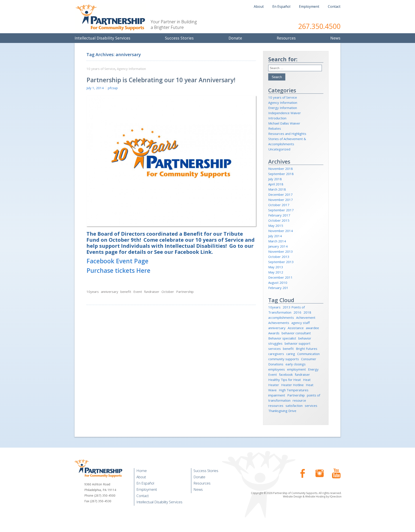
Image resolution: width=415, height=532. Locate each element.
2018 (307, 312)
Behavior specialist (282, 338)
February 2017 (279, 215)
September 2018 (281, 174)
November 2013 (280, 251)
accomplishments (281, 317)
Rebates (274, 128)
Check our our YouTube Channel (336, 473)
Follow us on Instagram (319, 473)
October (167, 291)
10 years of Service (100, 68)
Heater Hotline (292, 385)
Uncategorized (279, 149)
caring (290, 354)
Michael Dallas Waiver (284, 123)
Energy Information (282, 108)
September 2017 (281, 210)
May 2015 (275, 225)
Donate (199, 476)
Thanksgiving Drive (282, 411)
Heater (273, 385)
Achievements (278, 322)
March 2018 (277, 189)
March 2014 (277, 241)
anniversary (109, 291)
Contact (334, 6)
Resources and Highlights (287, 133)
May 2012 (275, 272)
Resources (202, 483)
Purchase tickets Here (118, 270)
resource (299, 400)
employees (276, 369)
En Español (281, 6)
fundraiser (151, 291)
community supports (283, 359)
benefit (125, 291)
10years (92, 291)
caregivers (276, 354)
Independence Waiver (284, 113)
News (198, 489)
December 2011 (280, 277)
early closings (296, 364)
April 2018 (275, 184)
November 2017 (280, 199)
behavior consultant (296, 333)
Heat (307, 379)
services (311, 405)
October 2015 (278, 220)
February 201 (278, 288)
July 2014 (275, 236)
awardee (312, 328)
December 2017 (280, 194)
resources (275, 405)
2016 (297, 312)
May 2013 (275, 267)
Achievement (305, 317)
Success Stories (205, 470)
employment (296, 369)
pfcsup (113, 88)
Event (137, 291)
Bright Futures (306, 348)
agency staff (300, 322)
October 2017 (278, 205)
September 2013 (281, 262)
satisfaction (294, 405)
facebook (286, 374)
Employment (309, 6)
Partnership (185, 291)
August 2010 (277, 282)
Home (141, 470)
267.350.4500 (319, 26)
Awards (273, 333)
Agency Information (131, 68)
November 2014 (280, 231)
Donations (275, 364)
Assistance (296, 328)
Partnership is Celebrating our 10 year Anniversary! (160, 80)
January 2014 (278, 246)
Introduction (277, 118)
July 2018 (275, 179)
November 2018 (280, 168)
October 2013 (278, 256)
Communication (308, 354)
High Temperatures (293, 390)
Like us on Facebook (302, 473)
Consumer (308, 359)
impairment (276, 395)
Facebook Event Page (117, 261)
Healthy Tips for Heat (284, 379)
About (259, 6)
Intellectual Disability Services (159, 501)
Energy (313, 369)
